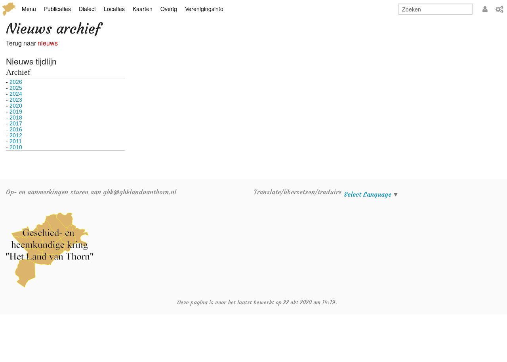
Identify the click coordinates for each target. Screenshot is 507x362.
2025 (16, 88)
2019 (16, 111)
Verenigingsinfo (204, 9)
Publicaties (57, 9)
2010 (16, 147)
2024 (16, 94)
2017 (16, 123)
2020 (16, 105)
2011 (16, 141)
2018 (16, 117)
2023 (16, 100)
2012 (16, 135)
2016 (16, 129)
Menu (29, 9)
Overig (168, 9)
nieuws (48, 42)
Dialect (87, 9)
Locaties (114, 9)
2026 (16, 82)
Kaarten (142, 9)
